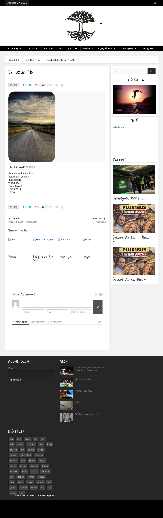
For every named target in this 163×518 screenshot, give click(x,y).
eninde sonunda (84, 390)
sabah (21, 476)
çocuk (34, 487)
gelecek (39, 455)
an (36, 438)
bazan (118, 109)
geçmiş (13, 460)
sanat (31, 476)
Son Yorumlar (55, 321)
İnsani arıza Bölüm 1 (131, 279)
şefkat (13, 493)
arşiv (10, 53)
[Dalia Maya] (81, 25)
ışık (49, 487)
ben (41, 444)
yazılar (48, 48)
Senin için (65, 256)
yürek (13, 487)
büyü (12, 256)
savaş (41, 476)
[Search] (151, 71)
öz (42, 487)
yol (49, 482)
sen (12, 482)
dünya (13, 455)
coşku (31, 449)
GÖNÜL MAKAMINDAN (61, 59)
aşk (11, 444)
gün (23, 460)
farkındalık (26, 455)
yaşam (40, 482)
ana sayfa (14, 48)
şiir (22, 493)
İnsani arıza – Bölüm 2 (132, 239)
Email (12, 368)
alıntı (27, 438)
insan (23, 466)
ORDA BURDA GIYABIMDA (99, 48)
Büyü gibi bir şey (43, 258)
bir (22, 449)
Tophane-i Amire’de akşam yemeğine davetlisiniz (90, 369)
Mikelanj (120, 159)
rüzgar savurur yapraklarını (22, 220)
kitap (24, 471)
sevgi (29, 482)
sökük (78, 402)
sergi (20, 482)
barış (20, 444)
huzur (13, 466)
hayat (42, 460)
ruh (11, 476)
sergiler (147, 48)
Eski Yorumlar (38, 321)
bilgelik (13, 449)
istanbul (34, 466)
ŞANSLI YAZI (33, 59)
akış (19, 438)
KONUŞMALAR (129, 48)
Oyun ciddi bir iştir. (86, 379)
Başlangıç (13, 59)
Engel (86, 256)
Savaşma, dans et (129, 197)
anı (43, 438)
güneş (32, 460)
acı (11, 438)
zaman (23, 487)
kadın (45, 466)
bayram (31, 444)
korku (34, 471)
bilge (49, 444)
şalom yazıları (68, 48)
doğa (40, 449)
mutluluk (46, 471)
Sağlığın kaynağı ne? (87, 413)
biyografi (32, 48)
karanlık (14, 471)
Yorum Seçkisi (20, 321)
